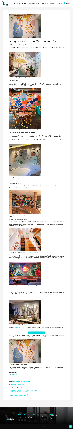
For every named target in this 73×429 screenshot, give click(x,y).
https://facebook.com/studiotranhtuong (21, 381)
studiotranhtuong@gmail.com (17, 384)
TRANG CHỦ (15, 3)
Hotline (51, 414)
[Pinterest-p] (22, 420)
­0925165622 (67, 3)
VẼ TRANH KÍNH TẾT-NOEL (34, 3)
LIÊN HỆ (60, 3)
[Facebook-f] (19, 420)
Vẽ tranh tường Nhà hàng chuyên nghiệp (19, 391)
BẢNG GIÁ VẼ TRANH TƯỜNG (18, 327)
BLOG (57, 3)
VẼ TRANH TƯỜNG (22, 3)
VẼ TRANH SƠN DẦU (44, 3)
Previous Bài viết (11, 403)
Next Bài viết (62, 403)
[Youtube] (25, 420)
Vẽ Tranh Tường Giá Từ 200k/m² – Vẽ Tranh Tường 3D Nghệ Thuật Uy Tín (25, 390)
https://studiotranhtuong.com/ (18, 378)
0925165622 (14, 374)
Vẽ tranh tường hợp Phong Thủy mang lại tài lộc (20, 392)
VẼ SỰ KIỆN (52, 3)
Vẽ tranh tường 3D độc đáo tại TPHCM (18, 395)
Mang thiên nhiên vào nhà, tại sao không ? (19, 394)
